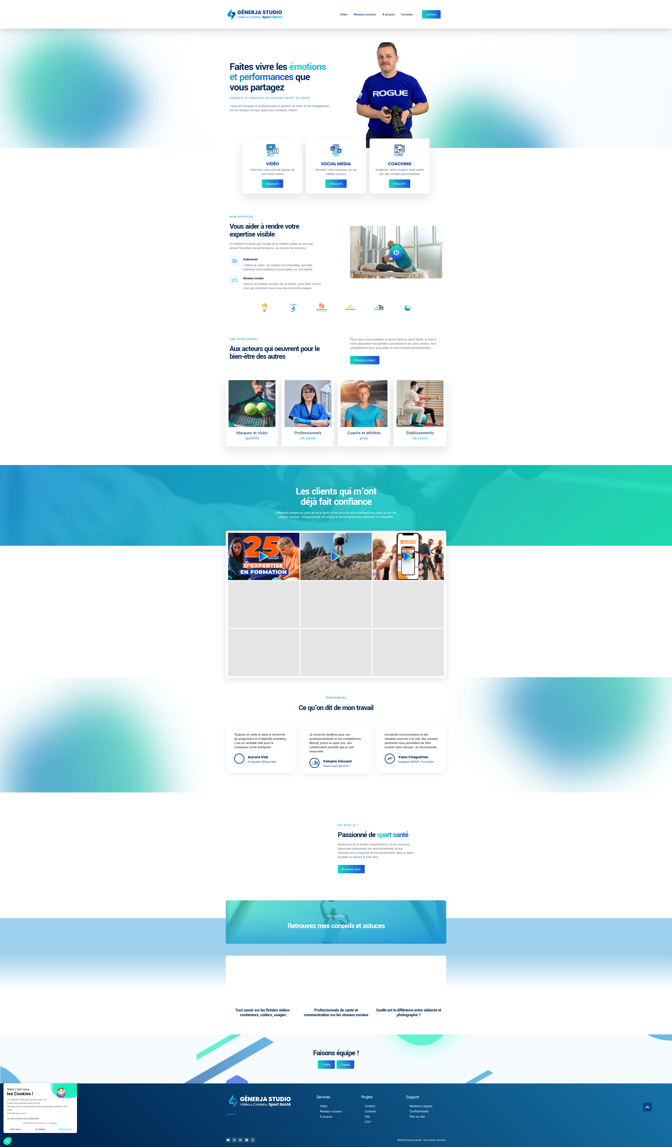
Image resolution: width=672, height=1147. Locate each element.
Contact (370, 1106)
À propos (388, 14)
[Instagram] (234, 1140)
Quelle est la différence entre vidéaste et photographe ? (408, 1012)
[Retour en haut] (647, 1107)
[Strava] (252, 1140)
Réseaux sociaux (365, 14)
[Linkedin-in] (240, 1140)
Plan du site (417, 1116)
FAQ (367, 1116)
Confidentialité (419, 1111)
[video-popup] (396, 252)
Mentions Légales (421, 1106)
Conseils (407, 14)
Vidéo (344, 14)
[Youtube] (228, 1140)
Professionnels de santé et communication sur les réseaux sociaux (336, 1012)
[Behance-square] (246, 1140)
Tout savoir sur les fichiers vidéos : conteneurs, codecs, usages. (263, 1012)
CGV (368, 1122)
